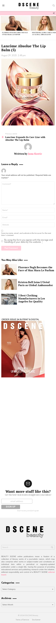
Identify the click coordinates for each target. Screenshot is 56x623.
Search (52, 548)
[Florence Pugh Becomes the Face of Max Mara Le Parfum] (15, 23)
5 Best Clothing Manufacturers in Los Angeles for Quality (31, 298)
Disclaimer (36, 620)
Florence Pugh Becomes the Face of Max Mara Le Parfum (15, 33)
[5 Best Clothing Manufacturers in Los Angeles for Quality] (9, 299)
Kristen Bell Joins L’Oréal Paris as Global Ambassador (35, 283)
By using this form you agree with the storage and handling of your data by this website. (28, 241)
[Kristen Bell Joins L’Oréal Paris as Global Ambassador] (9, 284)
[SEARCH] (54, 5)
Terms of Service (22, 620)
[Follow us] (54, 13)
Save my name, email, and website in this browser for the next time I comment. (26, 234)
